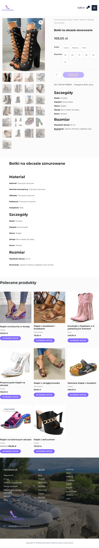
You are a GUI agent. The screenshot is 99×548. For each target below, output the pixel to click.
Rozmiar (58, 54)
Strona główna (60, 20)
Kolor (56, 47)
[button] (41, 22)
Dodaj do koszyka (73, 75)
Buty (70, 20)
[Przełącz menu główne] (94, 8)
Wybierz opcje (10, 338)
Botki (76, 20)
